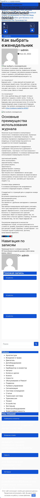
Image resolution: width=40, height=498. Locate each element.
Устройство (7, 36)
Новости (9, 378)
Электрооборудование (15, 408)
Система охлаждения (15, 391)
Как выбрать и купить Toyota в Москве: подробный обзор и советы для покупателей (19, 303)
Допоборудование (13, 363)
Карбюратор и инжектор (16, 368)
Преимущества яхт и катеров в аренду (15, 249)
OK (34, 495)
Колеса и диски (12, 373)
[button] (5, 27)
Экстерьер (10, 406)
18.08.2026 (8, 452)
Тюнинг (9, 401)
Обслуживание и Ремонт (16, 381)
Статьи (9, 393)
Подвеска (10, 383)
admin (24, 50)
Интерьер (10, 365)
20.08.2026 (9, 432)
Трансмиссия (11, 398)
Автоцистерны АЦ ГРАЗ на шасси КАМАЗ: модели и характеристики (18, 425)
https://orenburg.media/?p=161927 (17, 108)
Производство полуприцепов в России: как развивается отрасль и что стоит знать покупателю (19, 480)
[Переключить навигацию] (7, 24)
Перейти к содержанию (10, 1)
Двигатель (10, 360)
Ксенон (9, 375)
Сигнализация (12, 388)
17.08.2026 (8, 468)
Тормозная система (14, 396)
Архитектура (11, 355)
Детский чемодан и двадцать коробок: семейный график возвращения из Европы (17, 443)
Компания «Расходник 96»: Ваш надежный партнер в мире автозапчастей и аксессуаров (17, 325)
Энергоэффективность (15, 411)
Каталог (9, 370)
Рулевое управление (14, 386)
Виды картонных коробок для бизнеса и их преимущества (17, 461)
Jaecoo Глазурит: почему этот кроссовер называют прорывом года (19, 284)
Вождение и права (13, 358)
